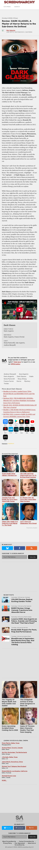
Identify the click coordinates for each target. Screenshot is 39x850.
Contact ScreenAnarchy (26, 841)
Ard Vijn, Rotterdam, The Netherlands (14, 752)
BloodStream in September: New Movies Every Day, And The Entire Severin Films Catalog (22, 641)
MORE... (4, 780)
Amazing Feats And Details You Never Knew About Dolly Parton (10, 499)
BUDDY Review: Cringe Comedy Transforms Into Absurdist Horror (21, 610)
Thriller (6, 383)
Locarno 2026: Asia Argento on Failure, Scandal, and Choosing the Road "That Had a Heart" (24, 621)
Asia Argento (23, 374)
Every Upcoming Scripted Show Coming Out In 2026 (10, 728)
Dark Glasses (21, 376)
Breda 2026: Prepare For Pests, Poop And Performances (24, 631)
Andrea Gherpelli (10, 374)
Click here (17, 362)
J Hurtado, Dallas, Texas (10, 757)
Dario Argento (9, 376)
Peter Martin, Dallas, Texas (10, 743)
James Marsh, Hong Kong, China (12, 762)
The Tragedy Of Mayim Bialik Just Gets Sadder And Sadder (9, 703)
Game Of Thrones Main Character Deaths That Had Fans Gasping (27, 729)
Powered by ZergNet (32, 528)
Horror (19, 381)
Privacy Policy (7, 843)
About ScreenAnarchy (9, 841)
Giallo (31, 376)
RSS (32, 828)
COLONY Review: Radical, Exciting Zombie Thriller (22, 600)
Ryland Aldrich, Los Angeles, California (14, 771)
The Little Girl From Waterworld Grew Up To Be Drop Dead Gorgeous (28, 475)
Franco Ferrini (9, 381)
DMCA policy (15, 364)
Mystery (27, 381)
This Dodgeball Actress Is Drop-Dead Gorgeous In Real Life (27, 703)
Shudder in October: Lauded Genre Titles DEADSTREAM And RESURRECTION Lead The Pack (19, 393)
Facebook (20, 828)
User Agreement (20, 843)
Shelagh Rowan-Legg (9, 776)
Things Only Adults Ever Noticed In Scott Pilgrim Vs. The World (10, 523)
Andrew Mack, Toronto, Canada (12, 748)
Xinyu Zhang (22, 379)
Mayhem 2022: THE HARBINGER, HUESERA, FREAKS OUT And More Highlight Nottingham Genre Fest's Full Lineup (19, 400)
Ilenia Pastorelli (9, 379)
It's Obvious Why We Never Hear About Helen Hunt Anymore (28, 499)
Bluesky (8, 828)
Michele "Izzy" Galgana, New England (14, 766)
